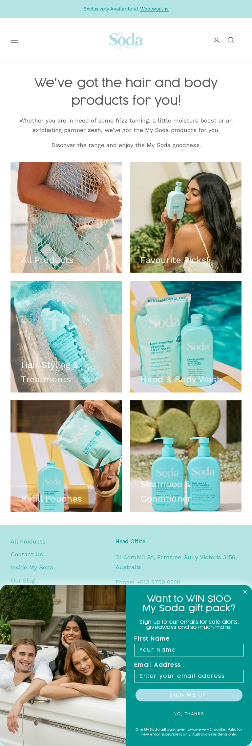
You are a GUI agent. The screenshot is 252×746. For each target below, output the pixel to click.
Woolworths (154, 9)
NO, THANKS (189, 714)
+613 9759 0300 (158, 582)
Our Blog (22, 580)
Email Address (157, 665)
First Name (152, 639)
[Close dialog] (245, 592)
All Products (28, 541)
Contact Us (26, 554)
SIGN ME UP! (188, 695)
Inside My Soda (31, 567)
